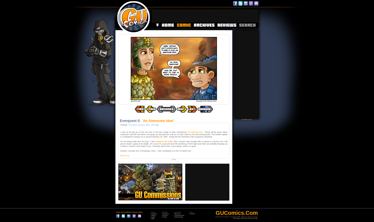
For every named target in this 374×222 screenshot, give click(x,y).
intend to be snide (164, 141)
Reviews (178, 214)
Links (153, 217)
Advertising (179, 217)
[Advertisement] (205, 16)
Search (165, 215)
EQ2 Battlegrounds (195, 132)
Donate (192, 214)
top (174, 159)
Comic (164, 217)
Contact (154, 214)
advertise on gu (246, 119)
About (153, 215)
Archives (165, 214)
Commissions (179, 215)
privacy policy (138, 212)
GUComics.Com (237, 213)
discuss (124, 155)
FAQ (152, 218)
